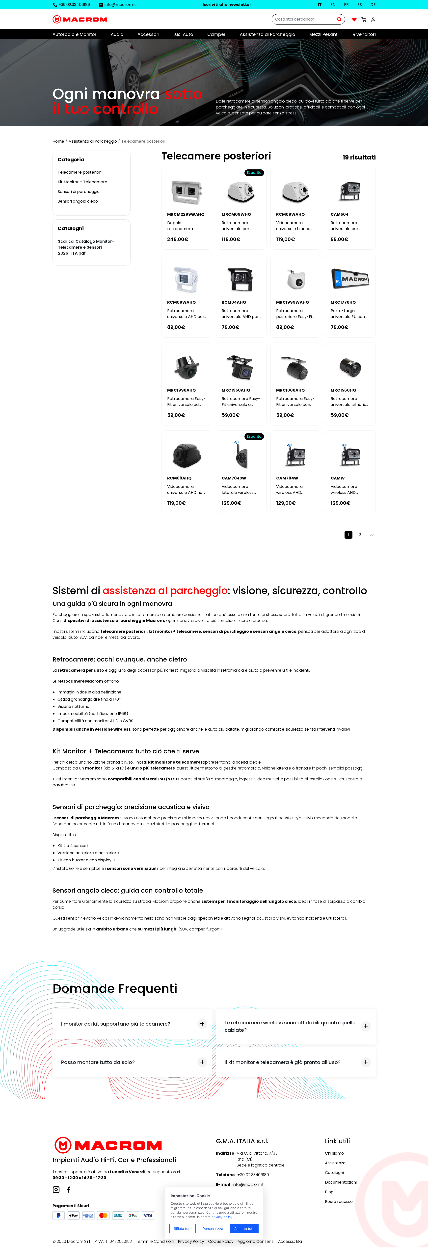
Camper (216, 34)
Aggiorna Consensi (256, 1241)
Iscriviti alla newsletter (227, 4)
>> (372, 534)
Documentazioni (341, 1182)
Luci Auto (183, 34)
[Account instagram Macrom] (56, 1189)
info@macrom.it (120, 4)
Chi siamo (334, 1153)
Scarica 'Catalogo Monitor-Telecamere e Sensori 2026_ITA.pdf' (86, 247)
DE (373, 4)
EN (332, 4)
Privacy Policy (191, 1241)
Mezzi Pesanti (324, 34)
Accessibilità (290, 1241)
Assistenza (335, 1163)
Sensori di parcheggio (79, 191)
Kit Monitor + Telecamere (82, 182)
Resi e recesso (339, 1201)
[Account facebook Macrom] (68, 1189)
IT (320, 4)
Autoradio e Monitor (75, 34)
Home (58, 141)
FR (346, 4)
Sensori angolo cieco (78, 201)
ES (359, 4)
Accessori (148, 34)
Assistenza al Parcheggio (267, 34)
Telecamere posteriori (80, 172)
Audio (117, 34)
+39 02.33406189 (74, 4)
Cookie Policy (221, 1241)
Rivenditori (364, 34)
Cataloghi (334, 1172)
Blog (329, 1192)
